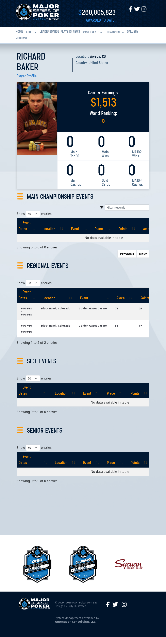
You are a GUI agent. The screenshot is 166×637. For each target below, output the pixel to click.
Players (66, 32)
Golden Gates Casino (93, 308)
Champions (114, 32)
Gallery (132, 32)
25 (140, 308)
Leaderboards (49, 32)
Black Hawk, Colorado (55, 308)
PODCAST (21, 38)
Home (19, 32)
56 (116, 325)
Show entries (34, 213)
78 (116, 308)
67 (140, 325)
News (76, 32)
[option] (37, 564)
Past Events (91, 32)
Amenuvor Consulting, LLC (75, 621)
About (30, 32)
